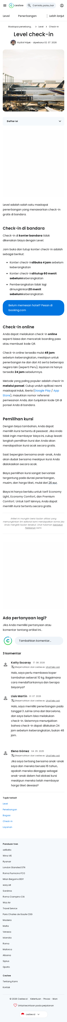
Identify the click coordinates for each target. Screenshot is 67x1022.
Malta (6, 926)
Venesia (7, 931)
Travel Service (10, 908)
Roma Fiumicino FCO (14, 873)
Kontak (6, 987)
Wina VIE (7, 855)
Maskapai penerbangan (20, 26)
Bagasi (6, 815)
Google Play (43, 391)
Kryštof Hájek (24, 42)
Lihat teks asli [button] (53, 667)
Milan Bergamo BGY (13, 879)
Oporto (6, 966)
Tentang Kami (10, 981)
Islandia (7, 937)
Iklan (55, 998)
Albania (7, 955)
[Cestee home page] (16, 5)
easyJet (7, 885)
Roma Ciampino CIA (14, 896)
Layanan (7, 827)
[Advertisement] (33, 163)
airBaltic (7, 849)
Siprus (6, 961)
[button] (5, 5)
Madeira (7, 920)
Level (6, 16)
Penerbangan (27, 16)
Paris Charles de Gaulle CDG (17, 914)
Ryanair (7, 861)
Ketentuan (35, 998)
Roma (6, 943)
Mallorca (7, 949)
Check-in (54, 26)
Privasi (46, 998)
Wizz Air (6, 902)
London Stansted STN (14, 867)
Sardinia (7, 890)
